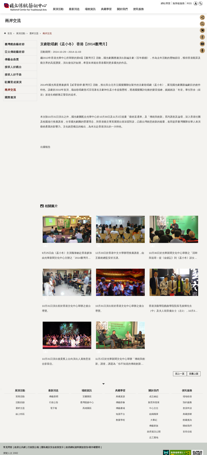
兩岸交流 (47, 33)
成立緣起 (153, 396)
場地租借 (187, 396)
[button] (67, 229)
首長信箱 (187, 431)
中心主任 (153, 408)
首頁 (9, 33)
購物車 (202, 30)
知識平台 (120, 414)
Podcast (202, 50)
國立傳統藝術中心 (25, 6)
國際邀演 (10, 97)
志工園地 (153, 437)
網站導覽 (165, 3)
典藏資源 (120, 396)
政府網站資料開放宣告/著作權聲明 (83, 447)
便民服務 (138, 9)
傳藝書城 (120, 408)
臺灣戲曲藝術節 (15, 44)
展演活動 (58, 9)
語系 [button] (200, 3)
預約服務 (187, 402)
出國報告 (45, 147)
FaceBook (202, 37)
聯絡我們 (187, 426)
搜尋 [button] (202, 23)
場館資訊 (90, 9)
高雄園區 (87, 408)
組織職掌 (153, 414)
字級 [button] (195, 3)
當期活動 (20, 396)
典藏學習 (106, 9)
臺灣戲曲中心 (87, 402)
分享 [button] (202, 17)
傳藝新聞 (53, 396)
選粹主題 (33, 33)
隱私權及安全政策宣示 (52, 447)
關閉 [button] (103, 384)
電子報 (53, 408)
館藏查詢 (187, 420)
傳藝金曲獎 (12, 59)
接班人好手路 (13, 74)
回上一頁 (179, 374)
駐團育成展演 (13, 82)
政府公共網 (20, 447)
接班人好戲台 (13, 66)
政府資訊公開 (154, 431)
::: (41, 39)
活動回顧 (20, 402)
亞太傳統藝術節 (15, 51)
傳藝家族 (153, 426)
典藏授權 (187, 414)
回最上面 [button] (193, 374)
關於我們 (122, 9)
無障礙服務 (179, 3)
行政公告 (53, 402)
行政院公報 (33, 447)
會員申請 (187, 408)
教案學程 (120, 420)
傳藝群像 (120, 402)
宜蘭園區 (87, 396)
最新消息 (74, 9)
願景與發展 (153, 402)
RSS (189, 3)
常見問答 (7, 447)
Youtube (202, 43)
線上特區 (20, 414)
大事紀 (153, 420)
